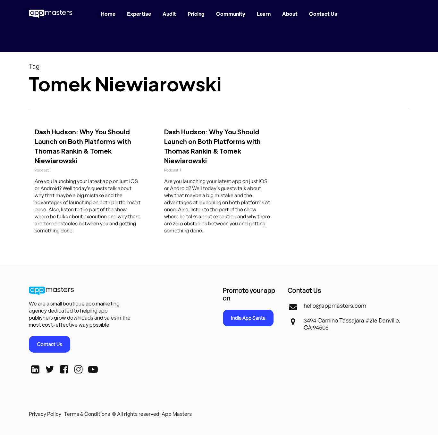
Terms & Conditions (87, 414)
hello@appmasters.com (335, 305)
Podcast (42, 170)
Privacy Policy (45, 414)
